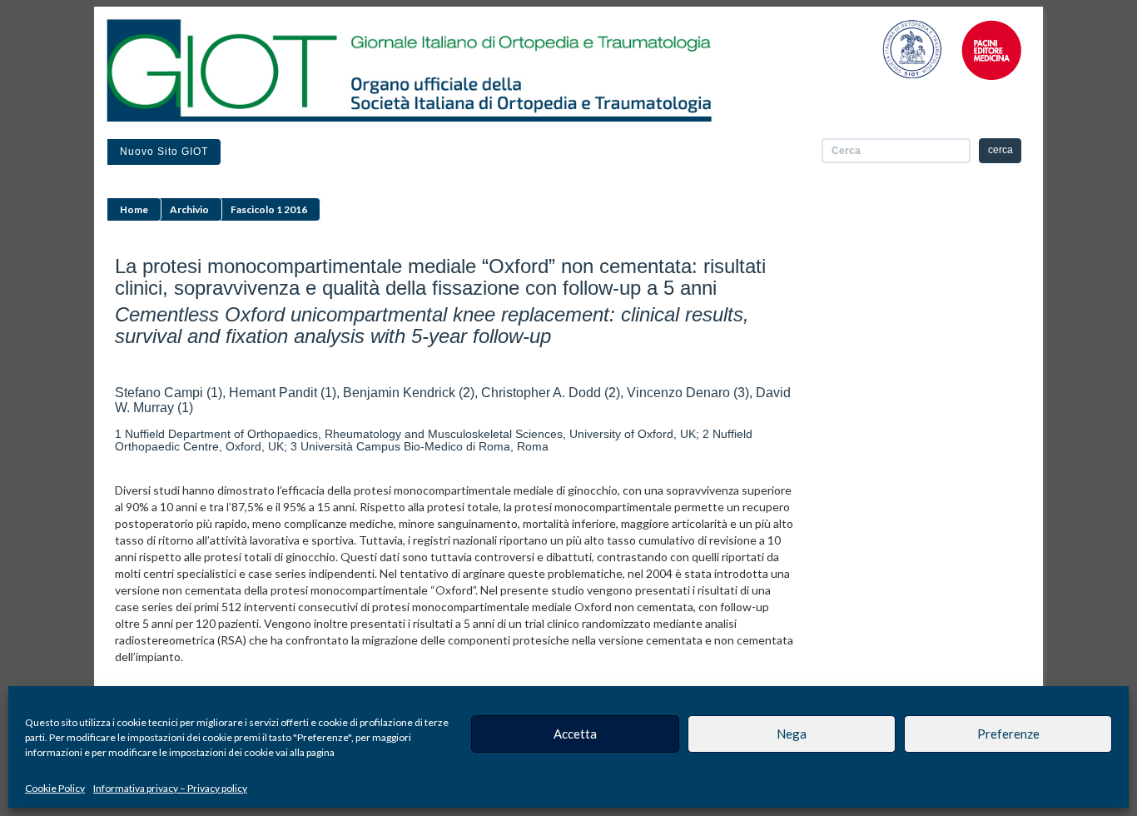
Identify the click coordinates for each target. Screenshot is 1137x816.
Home (134, 209)
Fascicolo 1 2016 (269, 209)
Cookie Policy (55, 788)
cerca (1000, 150)
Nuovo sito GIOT (164, 151)
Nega (792, 733)
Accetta (575, 733)
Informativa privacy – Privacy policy (170, 788)
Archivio (189, 209)
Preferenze (1008, 733)
